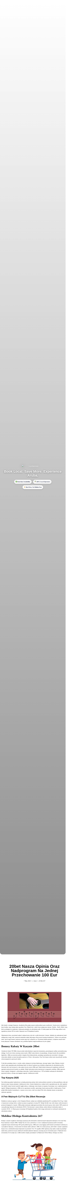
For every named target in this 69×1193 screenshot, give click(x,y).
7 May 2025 (27, 981)
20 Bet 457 (42, 981)
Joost (35, 981)
